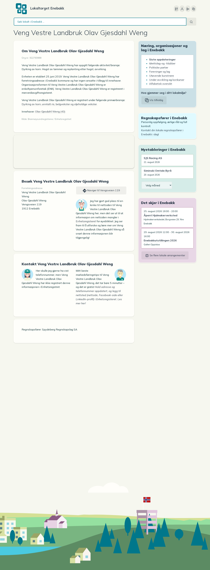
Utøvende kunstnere (161, 75)
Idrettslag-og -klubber (162, 63)
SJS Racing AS (153, 158)
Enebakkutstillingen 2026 (160, 240)
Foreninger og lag (159, 71)
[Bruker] (182, 8)
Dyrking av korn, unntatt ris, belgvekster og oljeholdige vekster (59, 104)
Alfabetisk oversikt (160, 83)
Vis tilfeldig (156, 100)
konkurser (178, 79)
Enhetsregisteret (86, 221)
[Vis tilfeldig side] (193, 8)
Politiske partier (158, 67)
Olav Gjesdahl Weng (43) (50, 111)
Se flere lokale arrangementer (167, 255)
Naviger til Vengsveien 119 (103, 190)
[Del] (187, 8)
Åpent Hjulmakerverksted (160, 215)
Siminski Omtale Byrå (157, 170)
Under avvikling (158, 79)
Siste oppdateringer (162, 59)
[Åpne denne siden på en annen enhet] (176, 8)
